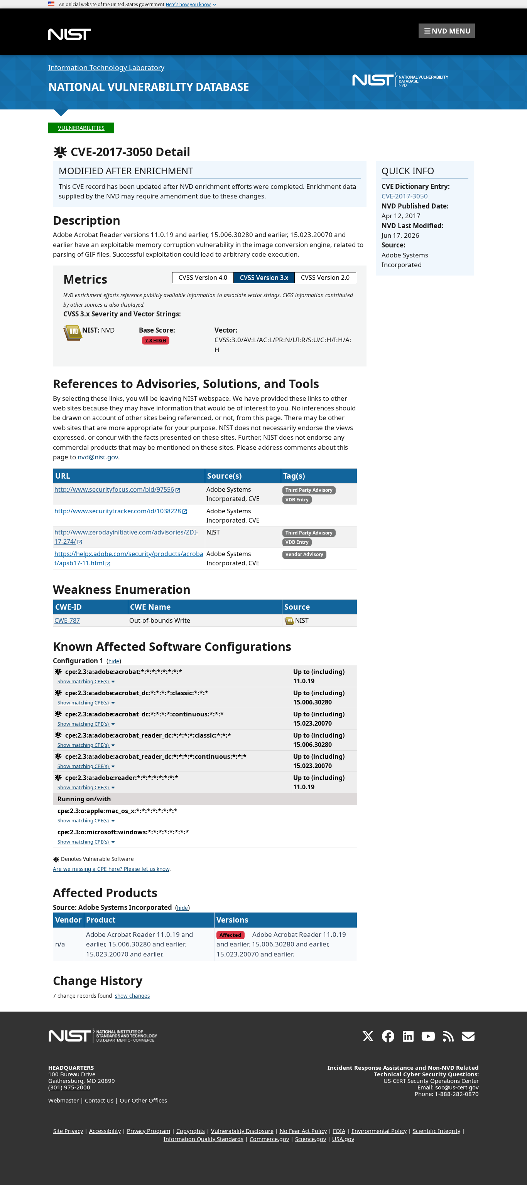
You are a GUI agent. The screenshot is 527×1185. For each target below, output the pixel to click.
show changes (132, 995)
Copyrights (190, 1131)
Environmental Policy (379, 1131)
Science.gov (310, 1139)
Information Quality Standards (203, 1139)
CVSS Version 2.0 (325, 277)
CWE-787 (67, 620)
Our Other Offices (143, 1100)
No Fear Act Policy (303, 1131)
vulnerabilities (81, 127)
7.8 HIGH (155, 340)
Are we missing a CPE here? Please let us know (111, 869)
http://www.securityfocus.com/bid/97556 (114, 489)
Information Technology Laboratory (106, 67)
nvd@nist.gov (98, 456)
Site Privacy (68, 1131)
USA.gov (343, 1139)
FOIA (339, 1131)
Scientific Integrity (436, 1131)
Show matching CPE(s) (83, 681)
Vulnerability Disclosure (242, 1131)
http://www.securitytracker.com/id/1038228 (117, 511)
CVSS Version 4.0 (203, 277)
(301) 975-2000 (69, 1087)
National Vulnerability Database (148, 86)
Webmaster (63, 1100)
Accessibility (105, 1131)
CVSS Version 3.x (264, 277)
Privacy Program (148, 1131)
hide (113, 661)
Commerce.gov (269, 1139)
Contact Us (99, 1100)
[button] (447, 31)
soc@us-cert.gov (457, 1087)
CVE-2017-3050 (405, 196)
